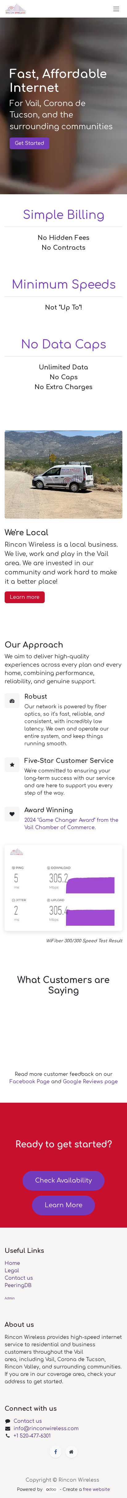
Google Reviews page (90, 1081)
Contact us (19, 1278)
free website (96, 1489)
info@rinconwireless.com (46, 1428)
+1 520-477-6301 (32, 1436)
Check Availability (63, 1180)
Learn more (24, 597)
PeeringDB (18, 1285)
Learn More (63, 1205)
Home (12, 1263)
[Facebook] (55, 1452)
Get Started (29, 143)
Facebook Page (30, 1081)
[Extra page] (71, 1452)
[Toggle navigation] (116, 8)
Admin (10, 1298)
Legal (12, 1271)
